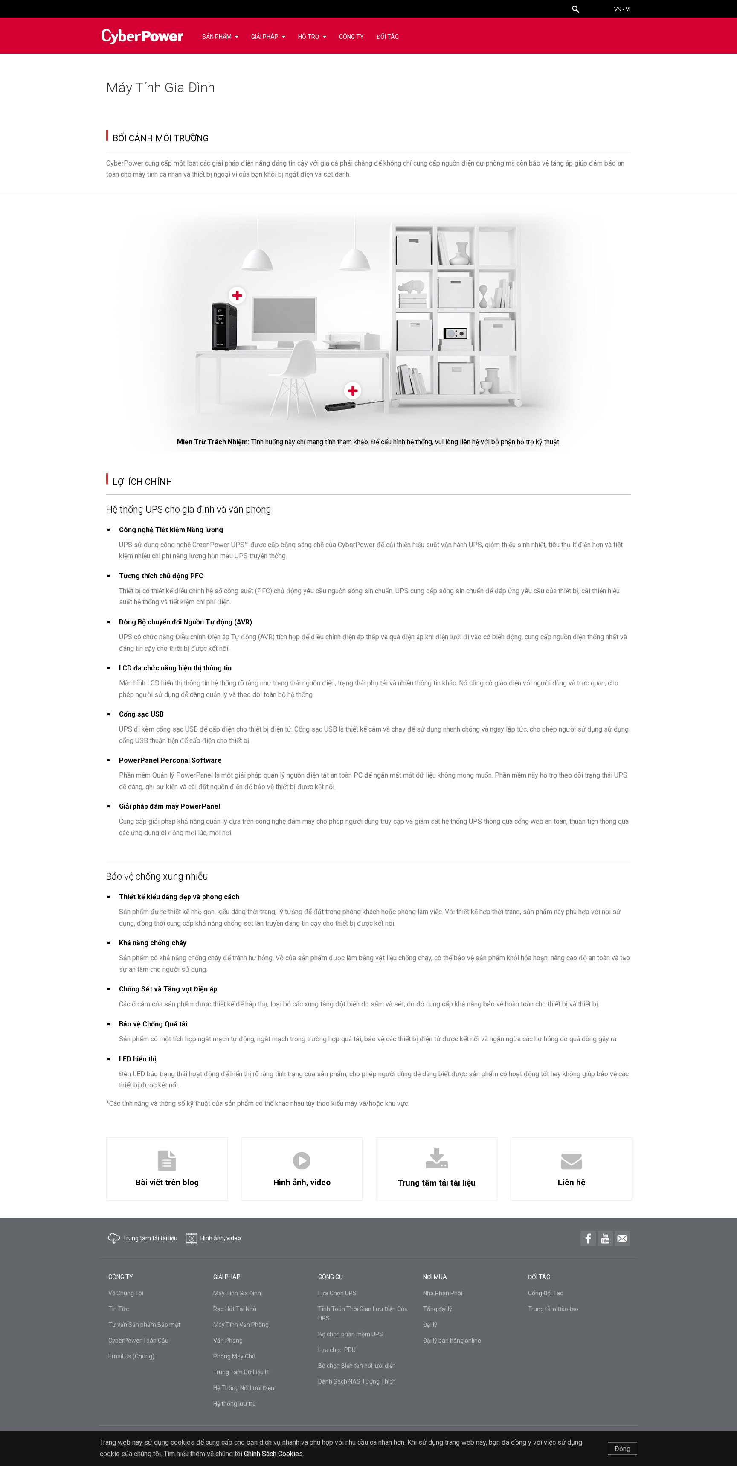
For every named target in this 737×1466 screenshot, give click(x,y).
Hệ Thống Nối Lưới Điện (243, 1387)
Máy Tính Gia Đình (237, 1293)
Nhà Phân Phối (442, 1293)
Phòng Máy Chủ (234, 1356)
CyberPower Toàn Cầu (138, 1340)
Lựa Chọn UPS (337, 1293)
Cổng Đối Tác (545, 1293)
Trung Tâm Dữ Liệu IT (241, 1372)
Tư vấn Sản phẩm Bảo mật (144, 1324)
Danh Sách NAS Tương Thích (357, 1381)
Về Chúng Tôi (125, 1293)
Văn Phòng (228, 1340)
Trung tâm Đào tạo (553, 1309)
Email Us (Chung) (131, 1356)
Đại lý (430, 1324)
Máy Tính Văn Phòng (241, 1324)
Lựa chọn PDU (337, 1350)
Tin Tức (118, 1309)
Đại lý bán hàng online (452, 1340)
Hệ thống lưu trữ (234, 1403)
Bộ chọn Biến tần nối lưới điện (357, 1365)
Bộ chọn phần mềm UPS (350, 1334)
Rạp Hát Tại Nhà (234, 1309)
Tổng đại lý (437, 1309)
